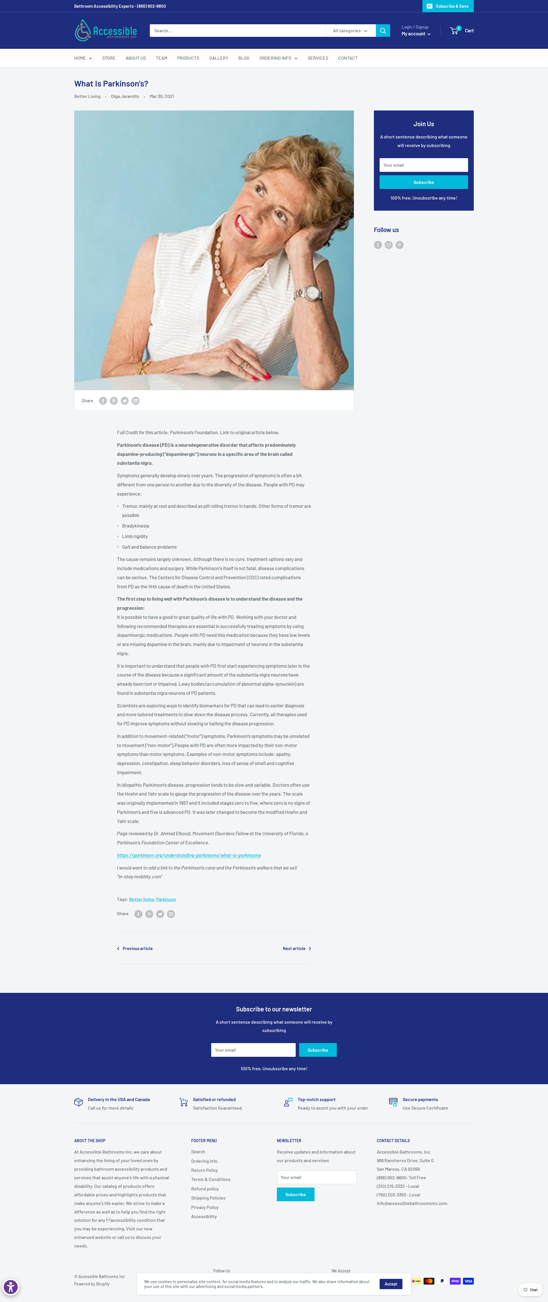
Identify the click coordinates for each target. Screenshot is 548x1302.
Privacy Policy (205, 1207)
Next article (294, 948)
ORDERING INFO (275, 58)
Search (198, 1151)
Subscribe (424, 182)
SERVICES (318, 58)
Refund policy (205, 1188)
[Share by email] (136, 400)
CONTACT (348, 58)
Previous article (138, 948)
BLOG (243, 58)
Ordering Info (204, 1161)
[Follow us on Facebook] (378, 244)
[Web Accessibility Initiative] (10, 1287)
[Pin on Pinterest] (114, 400)
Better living (141, 899)
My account (414, 33)
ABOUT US (136, 58)
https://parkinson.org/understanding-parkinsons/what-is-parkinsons (189, 855)
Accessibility (204, 1216)
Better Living (87, 96)
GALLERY (218, 58)
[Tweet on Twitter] (125, 400)
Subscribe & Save (452, 6)
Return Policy (204, 1170)
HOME (80, 58)
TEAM (161, 58)
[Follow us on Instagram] (389, 244)
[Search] (383, 30)
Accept (391, 1283)
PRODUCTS (188, 58)
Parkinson (166, 899)
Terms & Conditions (211, 1179)
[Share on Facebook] (103, 400)
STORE (109, 58)
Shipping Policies (208, 1197)
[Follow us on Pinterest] (400, 244)
